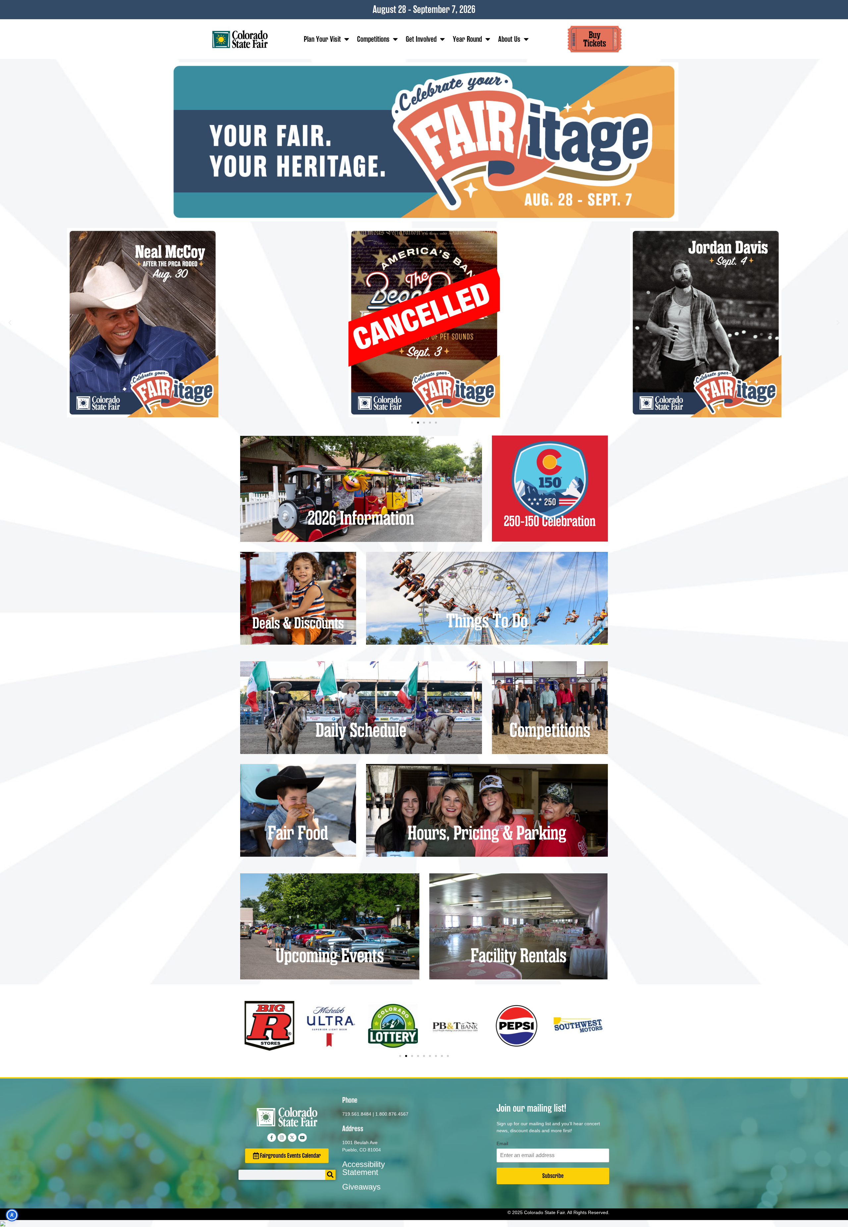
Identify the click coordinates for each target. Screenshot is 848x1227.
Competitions (373, 39)
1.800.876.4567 (391, 1114)
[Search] (330, 1175)
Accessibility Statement (363, 1168)
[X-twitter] (292, 1137)
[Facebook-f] (271, 1137)
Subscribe (552, 1176)
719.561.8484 (356, 1114)
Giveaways (361, 1186)
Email (502, 1143)
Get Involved (421, 39)
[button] (10, 323)
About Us (509, 39)
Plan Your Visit (322, 39)
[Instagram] (282, 1137)
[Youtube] (302, 1137)
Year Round (467, 39)
